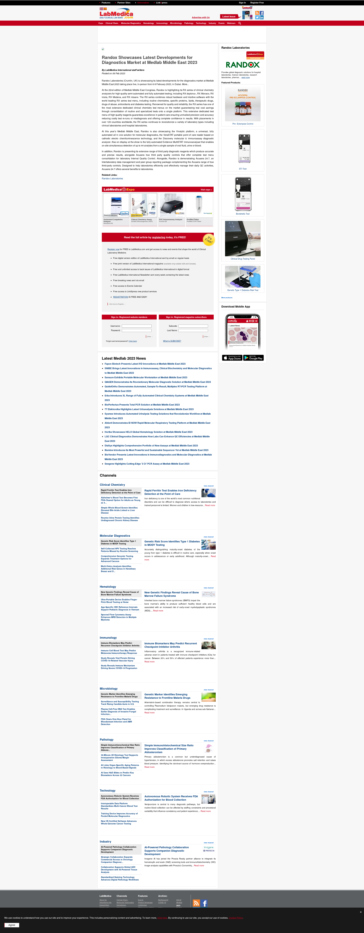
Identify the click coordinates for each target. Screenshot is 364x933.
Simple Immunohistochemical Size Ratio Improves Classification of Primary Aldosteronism (169, 748)
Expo (101, 23)
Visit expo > (206, 189)
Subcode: (173, 325)
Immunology (162, 23)
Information (143, 2)
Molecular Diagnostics (131, 23)
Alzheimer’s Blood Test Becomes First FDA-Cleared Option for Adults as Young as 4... (120, 500)
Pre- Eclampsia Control (242, 123)
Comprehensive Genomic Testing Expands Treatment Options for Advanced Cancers (117, 559)
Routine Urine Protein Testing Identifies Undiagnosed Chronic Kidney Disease (120, 519)
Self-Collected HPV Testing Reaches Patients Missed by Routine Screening (119, 549)
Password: (115, 330)
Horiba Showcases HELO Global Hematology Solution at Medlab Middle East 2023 (149, 431)
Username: (115, 325)
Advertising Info (105, 902)
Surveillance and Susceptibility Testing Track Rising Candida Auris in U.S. (120, 702)
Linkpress (161, 2)
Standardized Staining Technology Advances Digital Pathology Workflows (120, 878)
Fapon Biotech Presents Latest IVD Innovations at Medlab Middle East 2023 (145, 363)
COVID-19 (162, 902)
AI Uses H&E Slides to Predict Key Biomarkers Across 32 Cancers (117, 774)
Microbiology (176, 23)
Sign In (242, 2)
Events (222, 23)
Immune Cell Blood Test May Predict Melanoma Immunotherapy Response (119, 651)
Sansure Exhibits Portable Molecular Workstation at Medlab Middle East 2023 (146, 377)
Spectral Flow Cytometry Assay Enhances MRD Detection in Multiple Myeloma (118, 617)
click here (162, 917)
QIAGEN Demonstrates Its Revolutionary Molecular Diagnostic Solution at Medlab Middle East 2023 (158, 382)
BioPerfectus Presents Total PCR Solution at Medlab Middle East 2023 (142, 404)
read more (245, 77)
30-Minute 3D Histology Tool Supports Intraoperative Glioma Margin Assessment (119, 757)
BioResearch (163, 900)
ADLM (178, 900)
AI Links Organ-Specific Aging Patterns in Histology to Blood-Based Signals (120, 766)
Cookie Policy (236, 917)
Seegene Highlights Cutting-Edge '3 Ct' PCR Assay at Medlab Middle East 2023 (147, 463)
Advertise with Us (201, 17)
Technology (201, 23)
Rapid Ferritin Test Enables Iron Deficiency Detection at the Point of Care (120, 491)
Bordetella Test (243, 213)
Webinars (231, 23)
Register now (113, 249)
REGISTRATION (120, 296)
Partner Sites (123, 2)
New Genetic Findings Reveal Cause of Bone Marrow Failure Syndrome (120, 593)
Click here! (133, 341)
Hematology (148, 23)
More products (226, 297)
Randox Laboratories (112, 178)
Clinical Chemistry (112, 484)
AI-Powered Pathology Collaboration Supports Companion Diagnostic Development (118, 849)
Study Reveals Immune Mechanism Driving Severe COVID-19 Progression (119, 666)
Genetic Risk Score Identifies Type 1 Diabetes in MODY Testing (118, 542)
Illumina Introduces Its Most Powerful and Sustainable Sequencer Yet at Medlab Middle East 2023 (156, 450)
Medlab (179, 902)
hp (171, 2)
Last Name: (172, 330)
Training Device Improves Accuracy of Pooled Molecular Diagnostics (119, 814)
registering (158, 237)
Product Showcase (145, 902)
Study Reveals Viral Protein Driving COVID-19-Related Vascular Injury (118, 659)
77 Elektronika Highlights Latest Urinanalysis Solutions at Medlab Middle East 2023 (149, 409)
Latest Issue (228, 16)
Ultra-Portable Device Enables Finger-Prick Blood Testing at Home (119, 600)
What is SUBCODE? (172, 340)
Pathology (188, 23)
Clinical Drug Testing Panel (243, 258)
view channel (209, 486)
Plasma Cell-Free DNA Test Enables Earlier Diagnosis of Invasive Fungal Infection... (118, 711)
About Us (103, 900)
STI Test (243, 168)
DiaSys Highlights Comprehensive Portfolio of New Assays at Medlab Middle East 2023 (151, 445)
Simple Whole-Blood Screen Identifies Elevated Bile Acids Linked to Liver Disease (119, 510)
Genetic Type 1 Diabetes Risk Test (242, 290)
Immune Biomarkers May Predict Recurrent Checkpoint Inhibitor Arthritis (120, 644)
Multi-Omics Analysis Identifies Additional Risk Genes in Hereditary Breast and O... (118, 569)
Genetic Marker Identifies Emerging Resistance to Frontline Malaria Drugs (119, 695)
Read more (210, 505)
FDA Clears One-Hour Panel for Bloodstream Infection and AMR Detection (116, 722)
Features (106, 2)
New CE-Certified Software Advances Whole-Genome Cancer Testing (119, 822)
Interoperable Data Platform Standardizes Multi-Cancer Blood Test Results (119, 806)
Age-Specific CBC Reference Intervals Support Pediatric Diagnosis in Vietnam (120, 608)
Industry (212, 23)
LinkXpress (142, 905)
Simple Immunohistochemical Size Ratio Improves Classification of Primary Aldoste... (120, 747)
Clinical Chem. (112, 23)
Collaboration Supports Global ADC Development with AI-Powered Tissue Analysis (119, 870)
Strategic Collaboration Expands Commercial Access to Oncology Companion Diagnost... (117, 859)
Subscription (104, 905)
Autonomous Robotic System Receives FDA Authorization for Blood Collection (120, 797)
